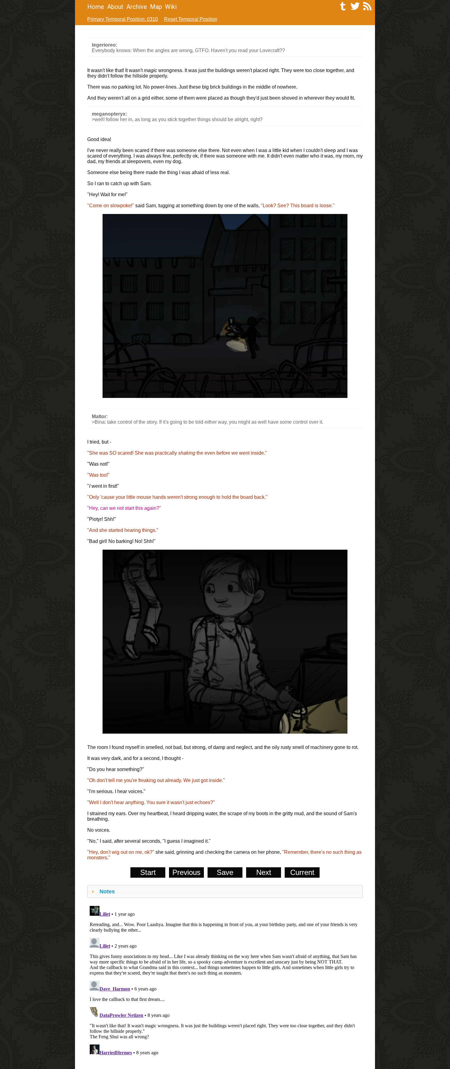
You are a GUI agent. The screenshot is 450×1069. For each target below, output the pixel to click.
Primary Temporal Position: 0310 (122, 19)
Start (148, 872)
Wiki (171, 6)
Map (156, 6)
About (115, 6)
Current (302, 872)
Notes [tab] (107, 891)
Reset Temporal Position (190, 19)
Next (263, 872)
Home (95, 6)
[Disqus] (225, 980)
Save (225, 872)
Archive (136, 6)
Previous (186, 872)
